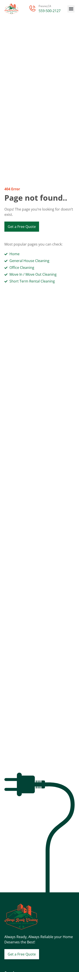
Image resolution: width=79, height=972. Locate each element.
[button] (71, 9)
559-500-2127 (50, 10)
